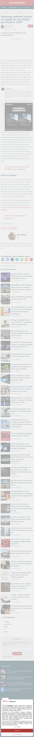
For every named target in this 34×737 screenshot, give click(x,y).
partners (10, 705)
